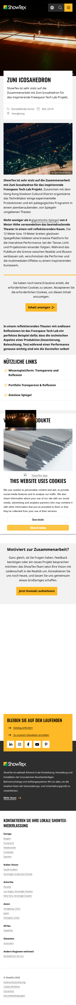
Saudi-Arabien (10, 869)
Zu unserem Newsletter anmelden (31, 735)
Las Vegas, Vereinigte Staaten (18, 891)
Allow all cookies (38, 527)
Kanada (7, 886)
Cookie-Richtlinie (12, 986)
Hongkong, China (12, 908)
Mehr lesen (10, 797)
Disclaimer (9, 991)
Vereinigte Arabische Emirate (18, 873)
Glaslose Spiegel (20, 395)
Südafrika (8, 930)
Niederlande (10, 847)
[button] (60, 8)
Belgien (7, 838)
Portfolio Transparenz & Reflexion (32, 385)
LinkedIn (10, 744)
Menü (68, 8)
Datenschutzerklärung (14, 982)
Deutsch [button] (52, 8)
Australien (9, 943)
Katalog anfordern (23, 727)
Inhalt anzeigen (39, 307)
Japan (6, 913)
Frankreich (9, 843)
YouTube (37, 744)
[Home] (15, 7)
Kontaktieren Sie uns (14, 955)
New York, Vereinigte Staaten (18, 895)
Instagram (19, 744)
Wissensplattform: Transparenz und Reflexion (33, 372)
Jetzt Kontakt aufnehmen (37, 591)
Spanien (7, 856)
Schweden (9, 852)
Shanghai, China (11, 917)
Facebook (28, 744)
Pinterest (45, 744)
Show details (38, 519)
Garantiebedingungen (14, 995)
